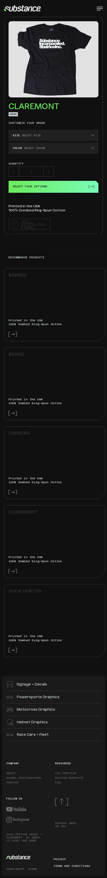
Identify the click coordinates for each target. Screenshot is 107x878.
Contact (12, 782)
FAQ (58, 782)
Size (16, 135)
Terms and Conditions (72, 866)
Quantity (16, 163)
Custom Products (69, 777)
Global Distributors (23, 777)
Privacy (60, 859)
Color (17, 148)
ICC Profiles (65, 773)
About (11, 773)
